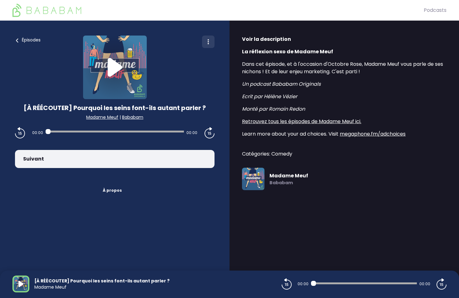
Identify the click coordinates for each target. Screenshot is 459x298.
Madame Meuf (102, 117)
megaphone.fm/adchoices (373, 133)
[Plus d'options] (208, 42)
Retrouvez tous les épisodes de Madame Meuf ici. (301, 121)
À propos (112, 190)
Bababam (132, 117)
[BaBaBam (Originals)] (218, 10)
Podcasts (435, 10)
